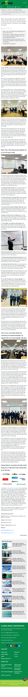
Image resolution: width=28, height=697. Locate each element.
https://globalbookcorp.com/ (7, 530)
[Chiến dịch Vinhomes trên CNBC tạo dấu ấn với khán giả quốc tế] (7, 546)
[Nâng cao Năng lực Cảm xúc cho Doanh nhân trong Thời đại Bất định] (7, 591)
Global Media (4, 654)
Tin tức (16, 656)
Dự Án (16, 654)
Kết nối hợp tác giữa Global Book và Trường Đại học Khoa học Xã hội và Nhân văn (18, 598)
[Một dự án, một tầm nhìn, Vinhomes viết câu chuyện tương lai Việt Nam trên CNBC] (7, 576)
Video (2, 656)
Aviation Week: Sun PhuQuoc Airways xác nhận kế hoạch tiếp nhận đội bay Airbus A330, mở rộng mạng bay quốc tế (19, 560)
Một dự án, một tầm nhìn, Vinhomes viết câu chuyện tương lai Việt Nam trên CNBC (19, 575)
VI (23, 2)
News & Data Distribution (17, 665)
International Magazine (7, 671)
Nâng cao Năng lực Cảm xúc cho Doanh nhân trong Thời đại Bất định (18, 590)
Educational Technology (17, 669)
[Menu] (1, 7)
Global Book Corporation (13, 488)
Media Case (4, 652)
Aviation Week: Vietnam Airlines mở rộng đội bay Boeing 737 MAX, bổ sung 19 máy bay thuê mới (19, 567)
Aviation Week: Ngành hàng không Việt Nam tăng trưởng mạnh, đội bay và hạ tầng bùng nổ (18, 605)
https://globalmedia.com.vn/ (7, 532)
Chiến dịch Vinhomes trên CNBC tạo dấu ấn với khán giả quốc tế (19, 545)
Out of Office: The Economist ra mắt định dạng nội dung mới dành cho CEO (19, 582)
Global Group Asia (5, 675)
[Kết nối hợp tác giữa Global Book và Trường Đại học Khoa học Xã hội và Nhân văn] (7, 599)
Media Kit (16, 652)
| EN (25, 2)
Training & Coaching (6, 668)
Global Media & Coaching (18, 672)
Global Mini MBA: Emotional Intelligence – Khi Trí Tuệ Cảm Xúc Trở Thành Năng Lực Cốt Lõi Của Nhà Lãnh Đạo (18, 552)
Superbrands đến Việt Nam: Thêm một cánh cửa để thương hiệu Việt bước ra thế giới (18, 613)
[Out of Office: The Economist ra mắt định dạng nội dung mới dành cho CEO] (7, 584)
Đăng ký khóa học (6, 658)
